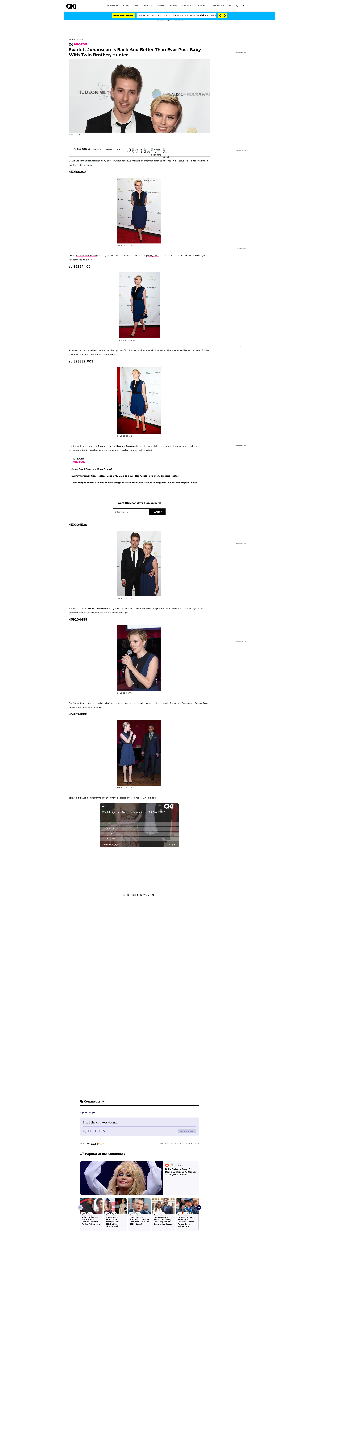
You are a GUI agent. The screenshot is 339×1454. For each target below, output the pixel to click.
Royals (148, 6)
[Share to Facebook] (137, 150)
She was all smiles (177, 350)
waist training (129, 450)
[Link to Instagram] (236, 5)
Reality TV (113, 6)
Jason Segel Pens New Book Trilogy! (92, 469)
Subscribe (218, 6)
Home (72, 39)
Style (137, 6)
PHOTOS (161, 6)
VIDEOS (173, 6)
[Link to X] (243, 5)
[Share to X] (147, 150)
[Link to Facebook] (230, 5)
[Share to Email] (166, 150)
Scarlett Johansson (86, 160)
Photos (80, 39)
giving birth (152, 160)
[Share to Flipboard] (156, 150)
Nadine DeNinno (82, 149)
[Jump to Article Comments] (129, 150)
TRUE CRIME (188, 6)
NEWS (126, 6)
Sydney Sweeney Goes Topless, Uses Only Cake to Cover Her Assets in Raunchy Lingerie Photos (125, 476)
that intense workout (105, 450)
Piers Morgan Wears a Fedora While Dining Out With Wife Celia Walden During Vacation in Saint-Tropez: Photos (134, 482)
